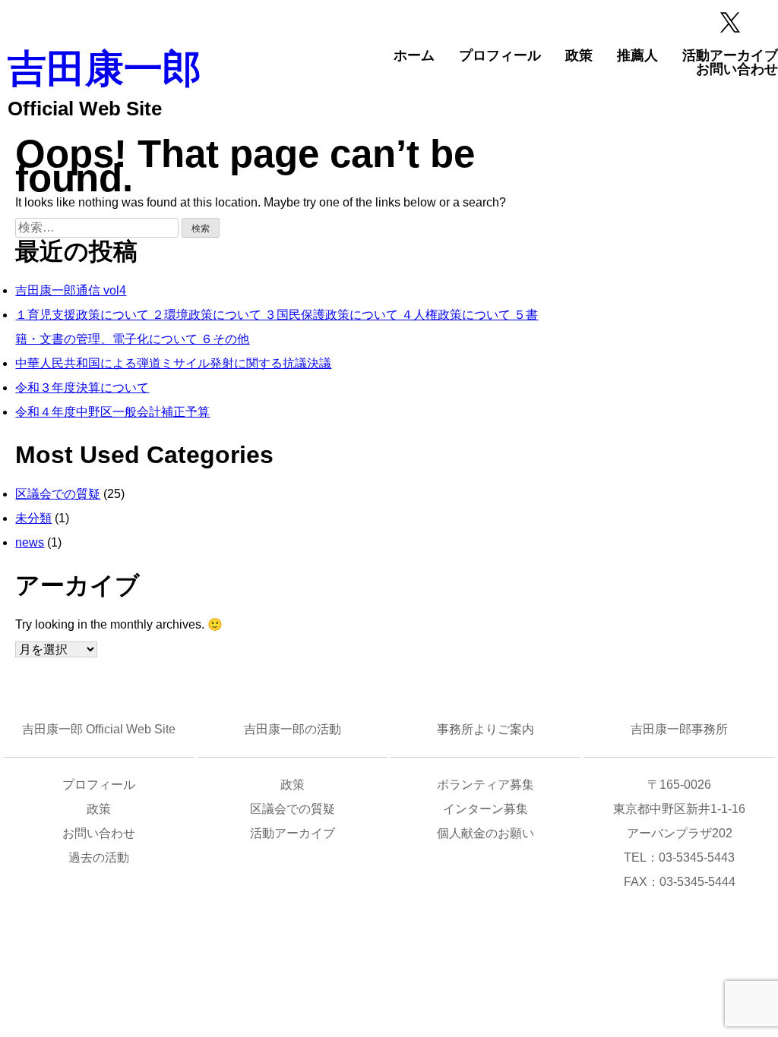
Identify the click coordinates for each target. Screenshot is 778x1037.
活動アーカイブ (730, 55)
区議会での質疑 (57, 493)
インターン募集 (485, 808)
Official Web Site (85, 108)
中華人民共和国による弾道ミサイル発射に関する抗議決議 (173, 363)
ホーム (414, 55)
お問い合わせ (737, 69)
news (29, 542)
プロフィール (500, 55)
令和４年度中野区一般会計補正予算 (112, 411)
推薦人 (637, 55)
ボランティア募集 (485, 784)
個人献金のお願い (485, 833)
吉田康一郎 (104, 68)
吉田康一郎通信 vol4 (70, 290)
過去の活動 (98, 857)
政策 (579, 55)
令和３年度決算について (82, 387)
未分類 (33, 518)
